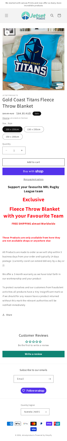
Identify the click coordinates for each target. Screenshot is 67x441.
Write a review (33, 354)
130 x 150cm (33, 129)
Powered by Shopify (43, 435)
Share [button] (9, 314)
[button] (6, 15)
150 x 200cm (12, 136)
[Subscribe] (49, 379)
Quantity (6, 144)
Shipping (5, 118)
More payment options (34, 179)
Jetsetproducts (28, 435)
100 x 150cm (12, 129)
